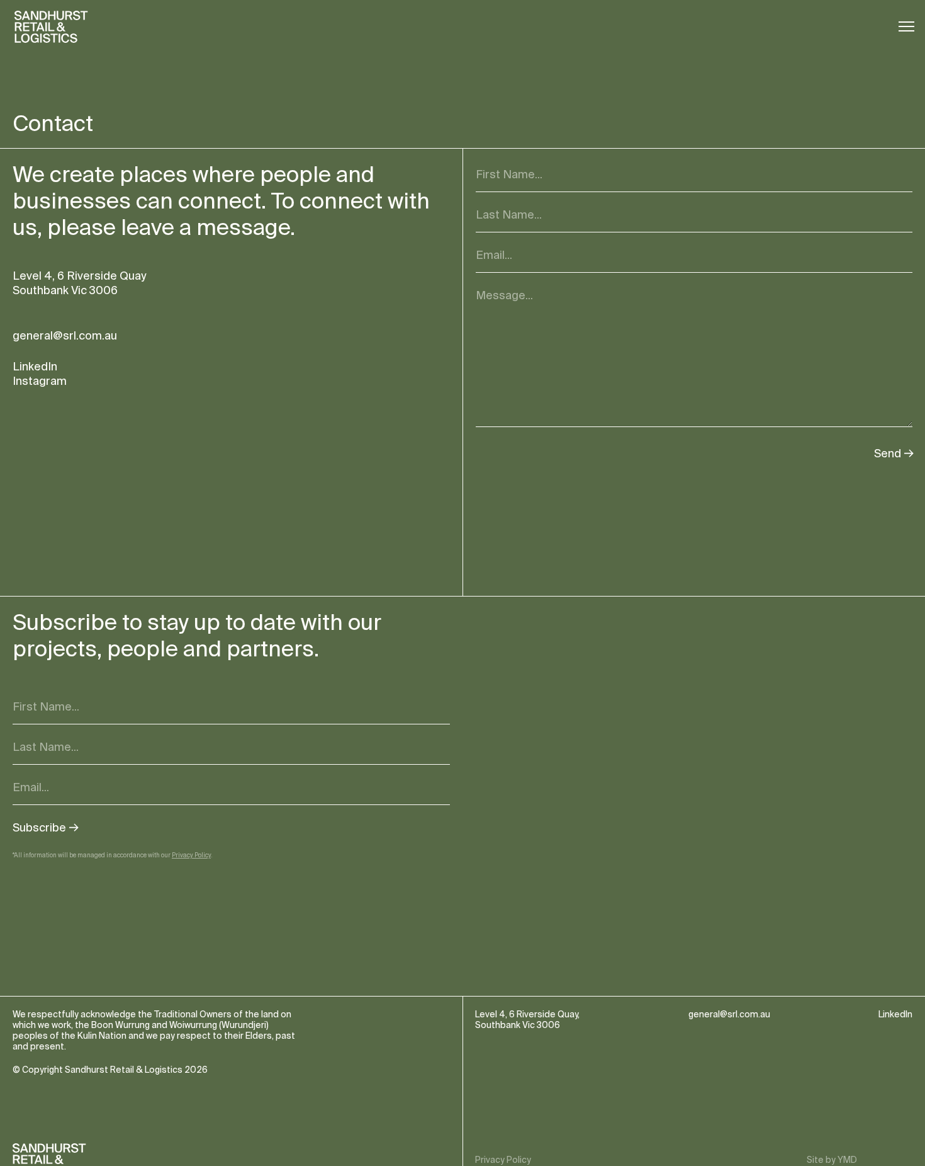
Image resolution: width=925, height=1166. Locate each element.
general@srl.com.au (65, 335)
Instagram (40, 381)
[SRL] (53, 26)
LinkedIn (35, 366)
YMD (847, 1160)
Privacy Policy (191, 855)
